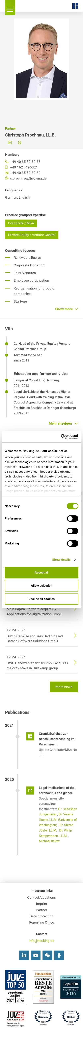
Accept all (42, 572)
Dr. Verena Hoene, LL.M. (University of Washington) (58, 819)
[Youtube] (35, 955)
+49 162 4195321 (23, 167)
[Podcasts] (59, 955)
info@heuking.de (41, 941)
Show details (61, 559)
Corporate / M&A (21, 223)
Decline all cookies (41, 599)
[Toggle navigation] (10, 7)
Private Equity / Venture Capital (31, 235)
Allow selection (41, 585)
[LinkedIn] (24, 955)
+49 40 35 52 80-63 (24, 162)
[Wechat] (47, 955)
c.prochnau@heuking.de (28, 178)
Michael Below (49, 841)
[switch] (72, 518)
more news (63, 687)
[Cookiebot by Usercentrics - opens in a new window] (60, 436)
